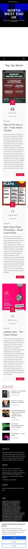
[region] (14, 535)
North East (15, 510)
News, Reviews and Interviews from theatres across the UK (14, 21)
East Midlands (15, 502)
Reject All (14, 545)
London (16, 507)
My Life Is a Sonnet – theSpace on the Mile (12, 470)
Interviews (6, 507)
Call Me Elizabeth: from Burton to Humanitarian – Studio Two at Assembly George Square (18, 414)
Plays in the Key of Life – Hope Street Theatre (13, 127)
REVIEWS (7, 516)
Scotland (17, 516)
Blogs (5, 502)
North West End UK (14, 14)
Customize (14, 541)
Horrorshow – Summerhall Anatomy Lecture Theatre (17, 425)
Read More (20, 174)
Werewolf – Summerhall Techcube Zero (11, 468)
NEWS (6, 510)
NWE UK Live (18, 513)
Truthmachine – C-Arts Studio (9, 479)
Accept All (14, 537)
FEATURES (7, 505)
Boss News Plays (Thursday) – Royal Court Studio (13, 230)
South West (16, 519)
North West (7, 121)
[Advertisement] (14, 42)
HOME (15, 505)
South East (7, 519)
